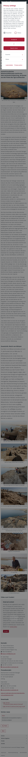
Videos (19, 33)
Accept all (14, 39)
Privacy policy (18, 65)
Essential (8, 33)
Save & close (14, 48)
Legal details (9, 65)
